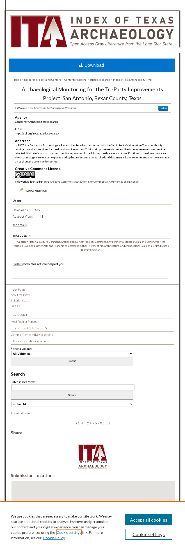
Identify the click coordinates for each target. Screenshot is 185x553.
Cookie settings (69, 532)
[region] (92, 526)
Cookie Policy (54, 538)
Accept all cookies (148, 519)
